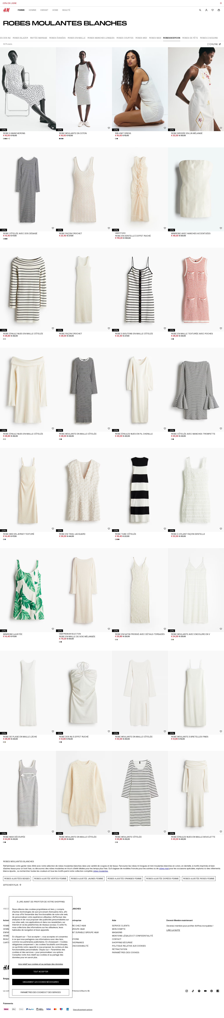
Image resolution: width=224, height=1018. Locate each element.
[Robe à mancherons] (28, 89)
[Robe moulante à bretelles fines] (196, 693)
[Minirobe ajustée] (28, 590)
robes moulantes (100, 871)
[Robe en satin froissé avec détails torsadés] (140, 590)
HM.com (7, 909)
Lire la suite (173, 930)
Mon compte (118, 929)
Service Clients (121, 926)
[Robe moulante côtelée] (140, 793)
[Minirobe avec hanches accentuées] (196, 189)
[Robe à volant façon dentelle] (196, 490)
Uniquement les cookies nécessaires (41, 982)
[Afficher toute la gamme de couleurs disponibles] (61, 138)
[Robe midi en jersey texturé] (28, 490)
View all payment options (82, 1010)
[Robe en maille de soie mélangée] (84, 590)
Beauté (66, 10)
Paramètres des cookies (125, 952)
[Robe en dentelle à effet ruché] (140, 189)
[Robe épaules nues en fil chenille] (140, 390)
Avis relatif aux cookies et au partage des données (40, 964)
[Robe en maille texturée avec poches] (196, 289)
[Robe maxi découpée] (28, 793)
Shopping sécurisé (122, 942)
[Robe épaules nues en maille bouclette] (196, 793)
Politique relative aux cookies (129, 946)
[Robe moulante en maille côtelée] (84, 390)
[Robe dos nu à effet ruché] (84, 693)
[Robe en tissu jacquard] (84, 490)
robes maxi (164, 868)
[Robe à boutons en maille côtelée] (140, 289)
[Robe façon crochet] (84, 189)
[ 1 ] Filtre (213, 44)
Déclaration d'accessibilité (73, 946)
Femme (21, 10)
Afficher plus (10, 885)
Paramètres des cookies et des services (41, 992)
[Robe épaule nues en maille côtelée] (28, 289)
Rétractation (119, 949)
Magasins (117, 932)
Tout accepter (40, 971)
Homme (32, 10)
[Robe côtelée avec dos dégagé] (28, 189)
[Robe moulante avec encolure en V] (196, 590)
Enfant (44, 10)
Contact (116, 939)
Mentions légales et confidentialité (132, 936)
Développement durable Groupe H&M (78, 932)
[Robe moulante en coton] (84, 89)
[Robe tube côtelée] (140, 490)
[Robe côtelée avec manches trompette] (196, 390)
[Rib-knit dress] (140, 89)
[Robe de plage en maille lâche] (28, 693)
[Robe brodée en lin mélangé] (196, 89)
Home (55, 10)
